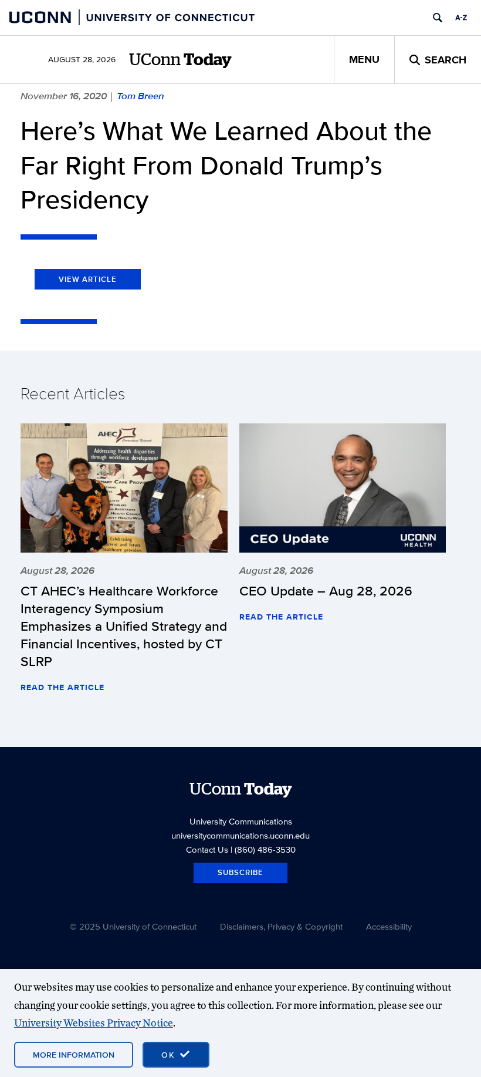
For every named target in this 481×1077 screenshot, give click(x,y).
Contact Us (207, 849)
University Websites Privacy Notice (93, 1023)
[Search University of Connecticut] (437, 17)
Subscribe (240, 872)
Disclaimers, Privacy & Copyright (281, 926)
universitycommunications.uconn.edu (240, 835)
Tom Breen (140, 96)
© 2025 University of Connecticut (133, 926)
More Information (73, 1055)
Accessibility (389, 926)
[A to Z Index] (461, 17)
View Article (88, 279)
